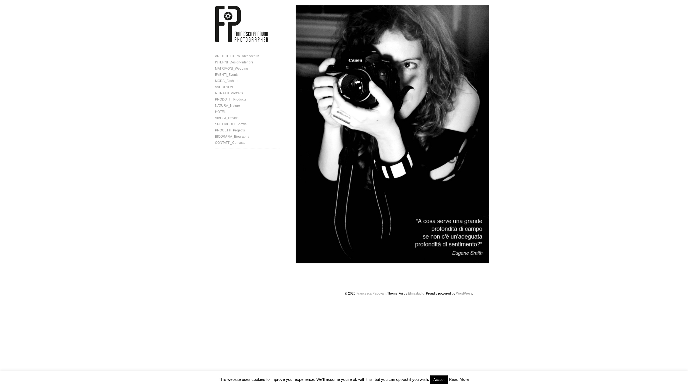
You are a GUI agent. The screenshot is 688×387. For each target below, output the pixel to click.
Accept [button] (439, 380)
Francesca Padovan (371, 293)
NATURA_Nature (227, 106)
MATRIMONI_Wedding (231, 68)
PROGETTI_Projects (230, 130)
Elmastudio (416, 293)
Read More (459, 379)
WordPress (464, 293)
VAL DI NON (224, 87)
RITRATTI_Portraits (229, 93)
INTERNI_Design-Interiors (234, 62)
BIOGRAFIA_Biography (232, 136)
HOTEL (220, 112)
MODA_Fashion (226, 81)
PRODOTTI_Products (230, 99)
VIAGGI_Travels (226, 118)
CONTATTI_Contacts (230, 143)
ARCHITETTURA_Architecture (237, 56)
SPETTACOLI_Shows (230, 124)
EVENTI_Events (226, 75)
